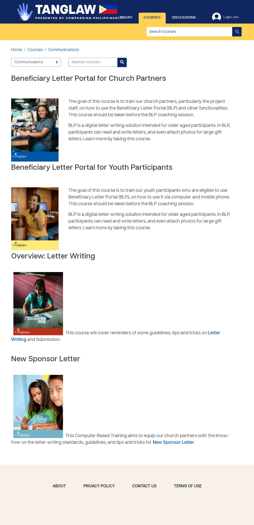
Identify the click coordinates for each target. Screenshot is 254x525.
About (59, 486)
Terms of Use (188, 486)
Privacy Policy (99, 486)
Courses (152, 17)
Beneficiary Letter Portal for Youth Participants (91, 167)
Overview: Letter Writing (53, 256)
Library (125, 17)
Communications (63, 50)
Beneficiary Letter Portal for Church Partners (88, 79)
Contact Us (144, 486)
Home (16, 50)
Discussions (184, 17)
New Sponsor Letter (45, 359)
